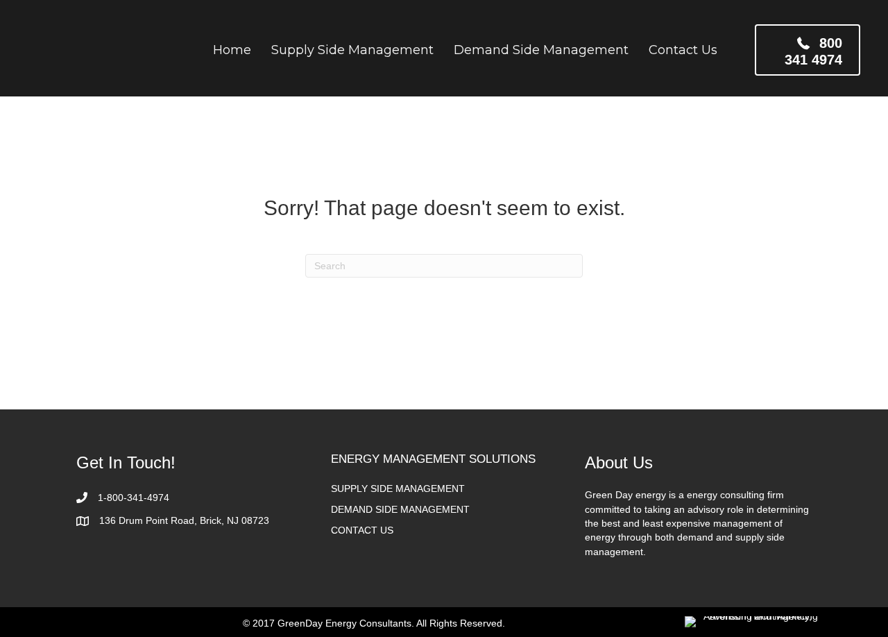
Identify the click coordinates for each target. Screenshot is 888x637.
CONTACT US (362, 530)
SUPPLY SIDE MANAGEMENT (398, 488)
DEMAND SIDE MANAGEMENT (400, 509)
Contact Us (683, 50)
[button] (807, 50)
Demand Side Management (541, 50)
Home (232, 50)
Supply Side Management (352, 50)
